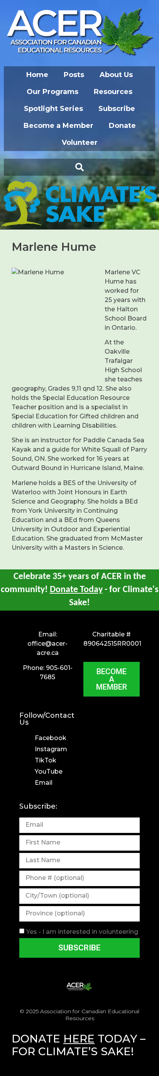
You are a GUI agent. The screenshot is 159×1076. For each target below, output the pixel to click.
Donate (122, 125)
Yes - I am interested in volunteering (82, 931)
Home (37, 75)
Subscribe (116, 108)
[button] (79, 167)
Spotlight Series (53, 108)
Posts (74, 75)
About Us (116, 75)
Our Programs (52, 91)
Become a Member (58, 125)
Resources (113, 91)
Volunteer (80, 142)
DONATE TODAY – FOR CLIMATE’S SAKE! (78, 1045)
